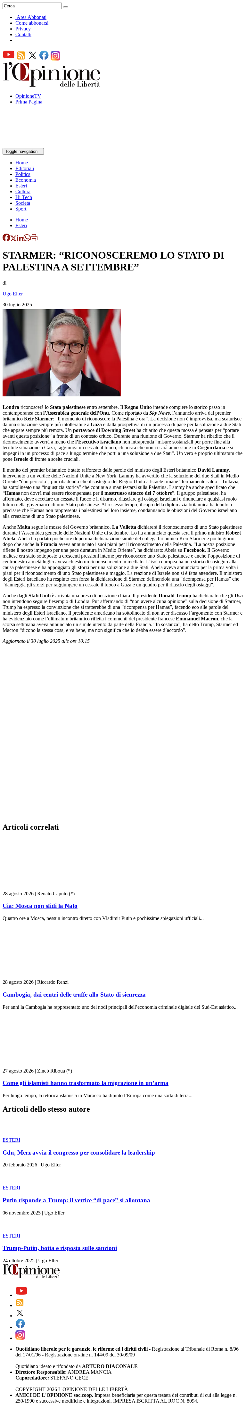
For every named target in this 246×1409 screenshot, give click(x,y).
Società (22, 203)
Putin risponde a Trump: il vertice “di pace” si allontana (76, 1200)
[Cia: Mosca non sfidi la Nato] (41, 888)
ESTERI (11, 1140)
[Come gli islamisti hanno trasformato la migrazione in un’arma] (41, 1065)
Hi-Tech (23, 197)
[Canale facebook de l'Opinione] (44, 59)
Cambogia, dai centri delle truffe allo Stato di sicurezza (74, 994)
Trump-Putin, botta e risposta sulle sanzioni (60, 1248)
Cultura (22, 191)
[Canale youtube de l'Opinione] (9, 59)
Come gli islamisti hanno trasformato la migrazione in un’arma (85, 1083)
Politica (22, 174)
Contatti (23, 34)
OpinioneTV (28, 96)
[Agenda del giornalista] (31, 145)
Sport (20, 208)
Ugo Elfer (13, 293)
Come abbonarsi (31, 23)
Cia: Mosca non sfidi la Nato (40, 905)
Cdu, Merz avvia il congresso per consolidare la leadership (79, 1152)
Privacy (23, 28)
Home (21, 162)
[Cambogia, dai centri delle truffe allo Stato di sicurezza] (41, 976)
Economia (25, 180)
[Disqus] (123, 735)
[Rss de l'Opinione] (21, 59)
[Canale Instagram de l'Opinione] (55, 59)
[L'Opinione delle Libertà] (52, 85)
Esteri (21, 185)
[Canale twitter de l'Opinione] (33, 59)
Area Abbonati (31, 17)
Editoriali (24, 168)
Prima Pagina (28, 101)
